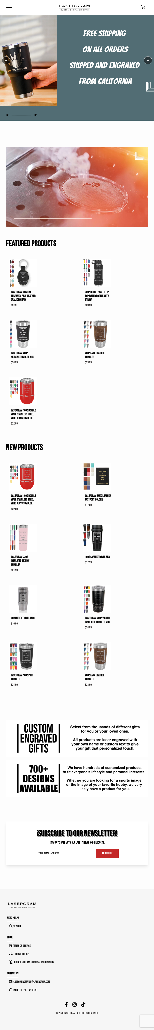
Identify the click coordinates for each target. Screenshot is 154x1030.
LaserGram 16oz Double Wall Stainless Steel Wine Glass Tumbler (23, 414)
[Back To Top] (143, 1019)
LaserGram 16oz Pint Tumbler (22, 677)
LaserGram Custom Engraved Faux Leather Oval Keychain (23, 296)
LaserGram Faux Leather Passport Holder (98, 498)
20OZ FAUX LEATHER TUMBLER (94, 355)
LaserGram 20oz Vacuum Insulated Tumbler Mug (97, 620)
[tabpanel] (77, 60)
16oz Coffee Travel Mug (97, 557)
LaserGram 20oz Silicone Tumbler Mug (22, 355)
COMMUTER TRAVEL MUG (22, 618)
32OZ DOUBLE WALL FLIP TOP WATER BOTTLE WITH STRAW (97, 296)
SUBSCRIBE (107, 853)
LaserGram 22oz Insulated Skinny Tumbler (20, 560)
